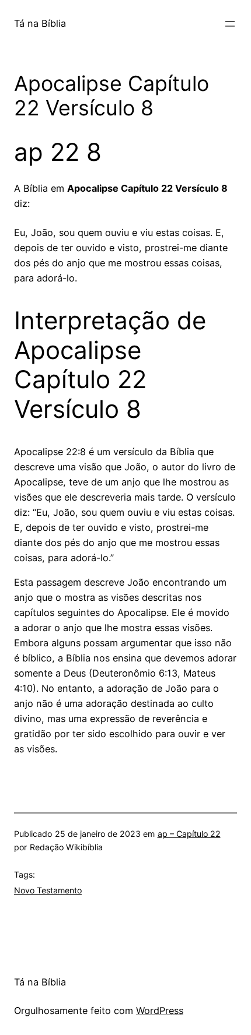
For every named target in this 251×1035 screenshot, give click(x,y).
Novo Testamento (48, 890)
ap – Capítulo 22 (189, 834)
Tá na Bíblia (40, 23)
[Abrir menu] (230, 24)
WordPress (159, 1010)
